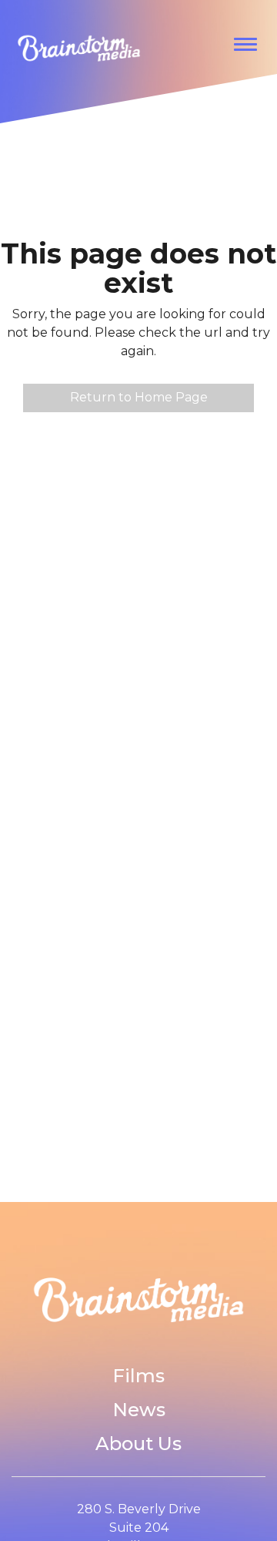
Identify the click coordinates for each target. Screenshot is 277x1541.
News (138, 1409)
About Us (138, 1443)
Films (138, 1376)
